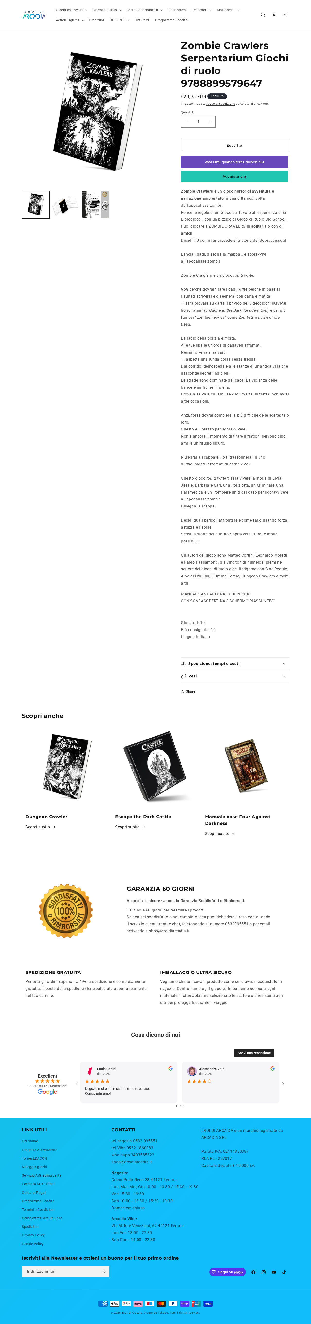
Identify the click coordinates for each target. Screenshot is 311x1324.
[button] (71, 10)
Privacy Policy (33, 1235)
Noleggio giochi (34, 1167)
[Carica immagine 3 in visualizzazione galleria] (95, 204)
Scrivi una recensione (254, 1053)
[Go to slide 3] (183, 1105)
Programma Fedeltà (38, 1201)
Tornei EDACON (34, 1158)
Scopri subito (38, 827)
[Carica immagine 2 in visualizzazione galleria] (65, 204)
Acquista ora (234, 176)
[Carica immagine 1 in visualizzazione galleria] (35, 204)
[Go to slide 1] (176, 1106)
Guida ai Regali (34, 1193)
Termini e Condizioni (38, 1210)
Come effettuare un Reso (42, 1218)
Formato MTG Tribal (38, 1184)
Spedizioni (30, 1227)
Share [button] (190, 691)
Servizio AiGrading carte (41, 1175)
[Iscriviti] (103, 1271)
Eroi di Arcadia (132, 1312)
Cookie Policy (33, 1244)
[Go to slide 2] (180, 1105)
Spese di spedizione (220, 103)
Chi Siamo (30, 1141)
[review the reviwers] (170, 1069)
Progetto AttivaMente (39, 1150)
